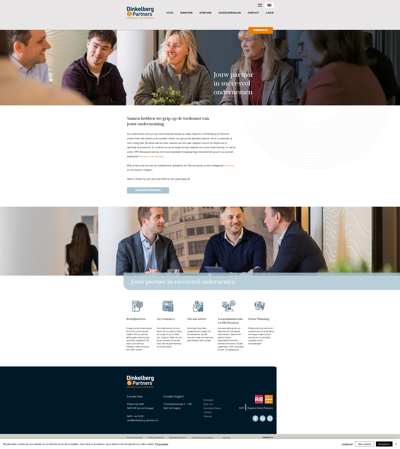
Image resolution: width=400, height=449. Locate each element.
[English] (269, 5)
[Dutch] (260, 5)
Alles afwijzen (364, 444)
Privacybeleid (161, 444)
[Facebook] (255, 418)
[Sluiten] (396, 443)
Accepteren (384, 444)
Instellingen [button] (347, 444)
